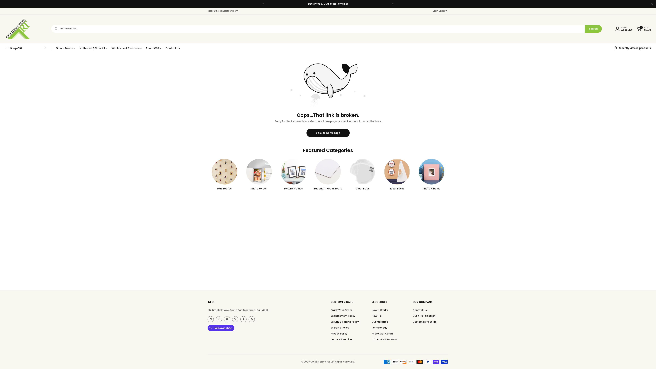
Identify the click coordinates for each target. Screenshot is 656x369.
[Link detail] (211, 319)
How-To (377, 316)
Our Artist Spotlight (424, 316)
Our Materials (380, 322)
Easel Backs (397, 188)
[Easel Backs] (397, 171)
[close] (651, 4)
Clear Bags (363, 188)
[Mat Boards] (224, 171)
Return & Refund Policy (345, 322)
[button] (263, 4)
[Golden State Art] (17, 29)
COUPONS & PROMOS (384, 339)
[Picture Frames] (293, 171)
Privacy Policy (339, 333)
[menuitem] (66, 48)
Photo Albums (431, 188)
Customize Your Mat (425, 322)
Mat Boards (224, 188)
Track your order (341, 310)
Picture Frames (293, 188)
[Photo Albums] (431, 171)
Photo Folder (259, 188)
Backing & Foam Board (328, 188)
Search (593, 28)
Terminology (379, 327)
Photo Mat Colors (382, 333)
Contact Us (420, 310)
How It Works (380, 310)
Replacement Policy (343, 316)
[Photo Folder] (259, 171)
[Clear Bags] (362, 171)
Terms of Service (341, 339)
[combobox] (326, 29)
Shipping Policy (340, 327)
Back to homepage (328, 133)
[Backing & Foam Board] (328, 171)
